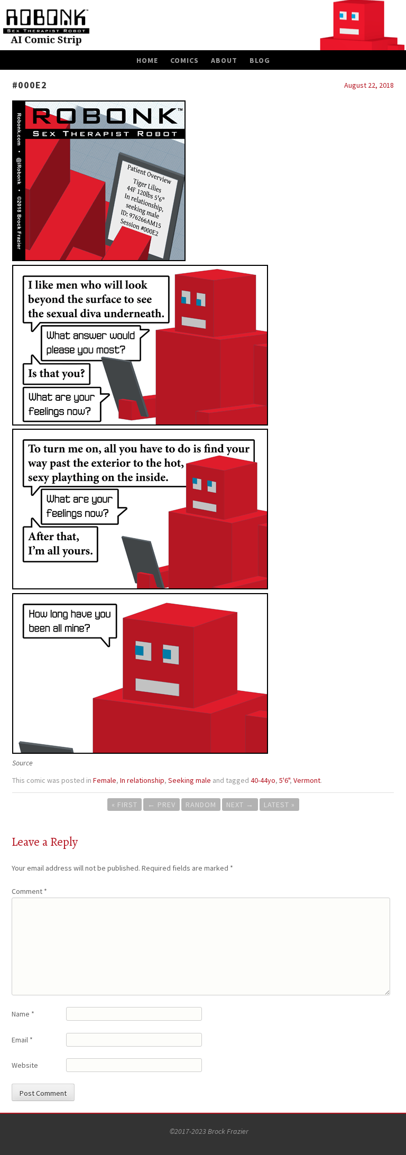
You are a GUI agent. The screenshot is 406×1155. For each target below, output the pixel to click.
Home (147, 60)
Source (22, 763)
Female (104, 780)
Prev (161, 804)
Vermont (306, 780)
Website (25, 1065)
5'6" (284, 780)
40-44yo (263, 780)
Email (22, 1040)
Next (240, 804)
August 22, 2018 (369, 85)
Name (23, 1014)
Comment (29, 891)
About (224, 60)
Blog (260, 60)
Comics (184, 60)
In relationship (142, 780)
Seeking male (189, 780)
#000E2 (29, 85)
